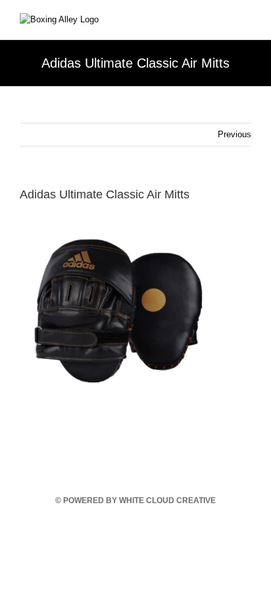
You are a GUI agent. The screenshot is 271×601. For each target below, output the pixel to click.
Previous (234, 134)
